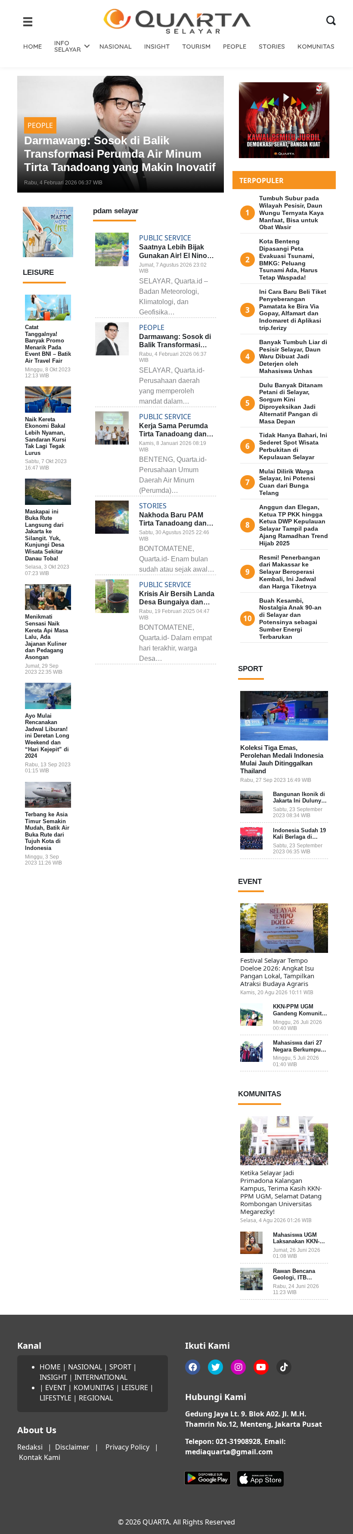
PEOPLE (234, 46)
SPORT (120, 1367)
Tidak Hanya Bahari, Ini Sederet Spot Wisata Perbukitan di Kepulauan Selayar (293, 446)
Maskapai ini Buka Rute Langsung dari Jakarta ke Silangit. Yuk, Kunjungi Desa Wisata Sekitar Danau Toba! (44, 535)
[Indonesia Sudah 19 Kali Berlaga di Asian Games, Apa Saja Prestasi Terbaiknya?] (251, 838)
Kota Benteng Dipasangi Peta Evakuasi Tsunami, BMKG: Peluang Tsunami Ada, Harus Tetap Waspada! (288, 259)
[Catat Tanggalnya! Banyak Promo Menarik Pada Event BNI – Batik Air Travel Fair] (48, 307)
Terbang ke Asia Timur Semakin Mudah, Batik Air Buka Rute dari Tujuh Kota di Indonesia (47, 831)
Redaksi (30, 1447)
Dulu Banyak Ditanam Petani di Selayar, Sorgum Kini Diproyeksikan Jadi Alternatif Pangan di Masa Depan (290, 403)
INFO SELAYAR (67, 46)
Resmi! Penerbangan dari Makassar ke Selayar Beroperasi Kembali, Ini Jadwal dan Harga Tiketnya (289, 572)
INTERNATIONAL (100, 1377)
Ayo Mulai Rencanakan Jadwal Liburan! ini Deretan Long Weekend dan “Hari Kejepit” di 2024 (47, 736)
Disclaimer (72, 1447)
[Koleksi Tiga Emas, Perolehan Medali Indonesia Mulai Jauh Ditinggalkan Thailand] (284, 716)
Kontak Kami (39, 1457)
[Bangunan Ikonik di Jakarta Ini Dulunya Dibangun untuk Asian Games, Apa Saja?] (251, 802)
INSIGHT (157, 46)
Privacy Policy (127, 1447)
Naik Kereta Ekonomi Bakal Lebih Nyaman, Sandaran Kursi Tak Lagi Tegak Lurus (45, 436)
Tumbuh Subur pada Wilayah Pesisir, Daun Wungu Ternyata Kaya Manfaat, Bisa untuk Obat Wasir (291, 212)
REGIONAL (96, 1398)
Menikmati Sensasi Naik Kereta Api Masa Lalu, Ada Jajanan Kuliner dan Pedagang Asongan (46, 636)
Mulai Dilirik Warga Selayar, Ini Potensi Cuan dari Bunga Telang (287, 482)
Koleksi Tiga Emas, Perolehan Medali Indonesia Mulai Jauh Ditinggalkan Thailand (281, 759)
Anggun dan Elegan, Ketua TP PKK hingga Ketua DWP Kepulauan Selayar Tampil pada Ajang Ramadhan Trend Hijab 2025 (293, 525)
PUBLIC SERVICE (88, 112)
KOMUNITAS (315, 46)
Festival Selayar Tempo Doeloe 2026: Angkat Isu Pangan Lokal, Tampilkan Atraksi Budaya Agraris (277, 972)
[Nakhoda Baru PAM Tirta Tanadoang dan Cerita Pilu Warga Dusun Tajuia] (112, 517)
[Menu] (27, 21)
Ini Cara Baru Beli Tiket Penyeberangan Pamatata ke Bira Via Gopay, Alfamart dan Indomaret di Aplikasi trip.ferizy (292, 309)
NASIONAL (115, 46)
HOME (32, 46)
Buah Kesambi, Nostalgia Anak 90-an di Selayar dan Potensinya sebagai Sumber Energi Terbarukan (290, 618)
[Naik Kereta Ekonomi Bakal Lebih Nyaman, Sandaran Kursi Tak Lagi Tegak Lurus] (48, 399)
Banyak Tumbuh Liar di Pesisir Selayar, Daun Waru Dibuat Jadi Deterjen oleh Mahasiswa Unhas (293, 356)
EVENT (55, 1387)
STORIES (272, 46)
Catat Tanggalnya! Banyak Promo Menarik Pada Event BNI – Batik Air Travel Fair (48, 344)
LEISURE (134, 1387)
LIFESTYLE (55, 1398)
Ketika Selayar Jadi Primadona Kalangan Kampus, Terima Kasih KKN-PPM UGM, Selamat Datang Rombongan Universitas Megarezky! (281, 1192)
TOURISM (196, 46)
